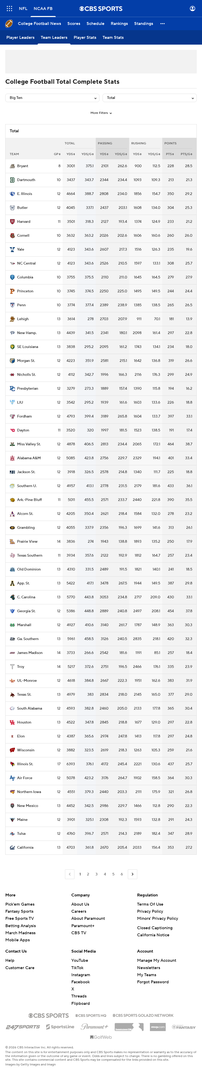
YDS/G (87, 154)
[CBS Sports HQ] (90, 1015)
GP (56, 154)
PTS (169, 154)
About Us (80, 904)
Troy (20, 666)
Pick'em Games (19, 904)
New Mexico (27, 806)
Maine (22, 819)
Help (9, 960)
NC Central (26, 263)
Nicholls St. (26, 374)
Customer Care (19, 967)
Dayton (23, 430)
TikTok (77, 967)
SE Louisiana (27, 347)
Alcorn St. (25, 513)
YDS (70, 154)
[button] (9, 8)
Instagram (80, 975)
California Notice (153, 935)
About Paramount (88, 918)
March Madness (20, 933)
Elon (21, 736)
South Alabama (29, 708)
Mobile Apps (17, 940)
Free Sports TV (19, 918)
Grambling (26, 527)
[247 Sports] (23, 1025)
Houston (24, 722)
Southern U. (27, 486)
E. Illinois (24, 194)
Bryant (22, 166)
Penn (21, 305)
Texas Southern (29, 555)
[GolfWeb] (101, 1037)
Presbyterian (27, 388)
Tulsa (21, 833)
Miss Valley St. (29, 444)
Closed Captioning (155, 928)
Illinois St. (25, 764)
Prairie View (27, 541)
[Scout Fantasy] (184, 1026)
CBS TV (78, 933)
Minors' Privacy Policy (157, 918)
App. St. (23, 583)
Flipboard (80, 1003)
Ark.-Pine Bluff (29, 500)
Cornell (23, 235)
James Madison (30, 653)
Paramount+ (82, 925)
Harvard (23, 221)
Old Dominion (29, 569)
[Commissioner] (129, 1025)
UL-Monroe (27, 680)
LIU (20, 402)
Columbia (25, 277)
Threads (79, 996)
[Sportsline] (60, 1026)
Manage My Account (156, 960)
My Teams (146, 975)
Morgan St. (26, 360)
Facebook (80, 982)
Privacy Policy (150, 911)
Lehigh (23, 319)
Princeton (25, 291)
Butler (22, 207)
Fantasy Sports (19, 911)
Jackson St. (26, 472)
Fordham (24, 416)
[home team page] (12, 166)
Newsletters (148, 967)
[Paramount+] (94, 1025)
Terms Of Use (150, 904)
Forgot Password (153, 982)
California (25, 847)
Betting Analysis (20, 925)
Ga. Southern (28, 639)
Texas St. (24, 694)
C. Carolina (26, 597)
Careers (78, 911)
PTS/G (185, 154)
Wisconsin (25, 750)
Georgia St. (26, 611)
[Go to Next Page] (132, 874)
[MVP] (158, 1025)
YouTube (79, 960)
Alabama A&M (29, 458)
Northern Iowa (29, 792)
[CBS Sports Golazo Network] (143, 1014)
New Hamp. (27, 333)
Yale (20, 249)
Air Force (24, 778)
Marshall (24, 625)
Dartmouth (26, 180)
